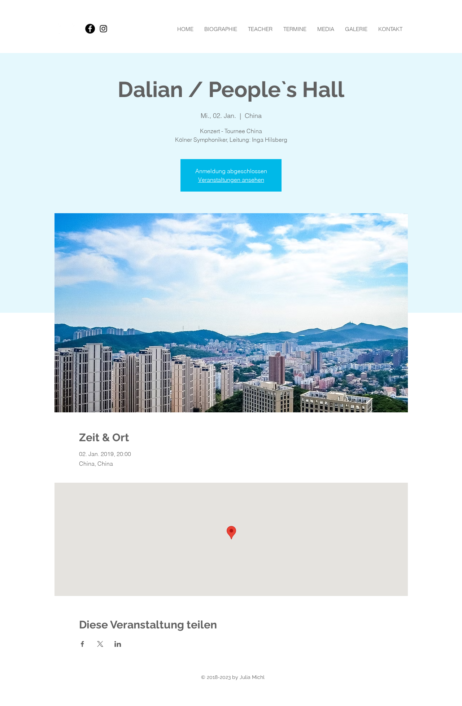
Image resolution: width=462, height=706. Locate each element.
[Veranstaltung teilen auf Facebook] (82, 644)
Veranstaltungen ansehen (231, 179)
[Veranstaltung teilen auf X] (100, 644)
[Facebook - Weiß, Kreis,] (63, 29)
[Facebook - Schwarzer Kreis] (90, 29)
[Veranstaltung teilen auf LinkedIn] (117, 644)
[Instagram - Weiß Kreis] (77, 29)
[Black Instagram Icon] (103, 29)
